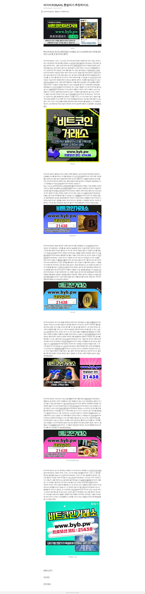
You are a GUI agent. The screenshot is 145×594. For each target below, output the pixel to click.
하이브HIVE (59, 184)
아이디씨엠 (57, 87)
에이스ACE (94, 203)
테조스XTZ (52, 499)
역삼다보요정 (51, 253)
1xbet (65, 346)
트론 (98, 418)
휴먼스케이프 (59, 191)
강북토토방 (77, 65)
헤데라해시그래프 (94, 70)
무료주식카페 (62, 267)
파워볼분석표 (54, 425)
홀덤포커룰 (61, 260)
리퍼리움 (94, 415)
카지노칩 (65, 339)
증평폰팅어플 (59, 348)
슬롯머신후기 (48, 570)
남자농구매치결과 (77, 63)
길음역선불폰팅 (86, 480)
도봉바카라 (87, 193)
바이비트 (93, 77)
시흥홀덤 (78, 195)
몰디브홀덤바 (91, 322)
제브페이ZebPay (65, 427)
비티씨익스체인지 (62, 279)
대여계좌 (47, 577)
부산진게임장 (66, 341)
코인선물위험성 (90, 334)
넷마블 (80, 473)
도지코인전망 (78, 176)
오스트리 (72, 478)
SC (84, 174)
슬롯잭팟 (52, 89)
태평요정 (87, 399)
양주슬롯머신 (74, 94)
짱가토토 (83, 487)
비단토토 (75, 489)
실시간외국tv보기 (70, 403)
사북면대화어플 (68, 186)
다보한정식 (90, 246)
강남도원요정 (63, 408)
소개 (62, 475)
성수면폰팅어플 (65, 188)
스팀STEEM (54, 344)
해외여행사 (47, 584)
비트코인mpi (74, 406)
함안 (48, 413)
